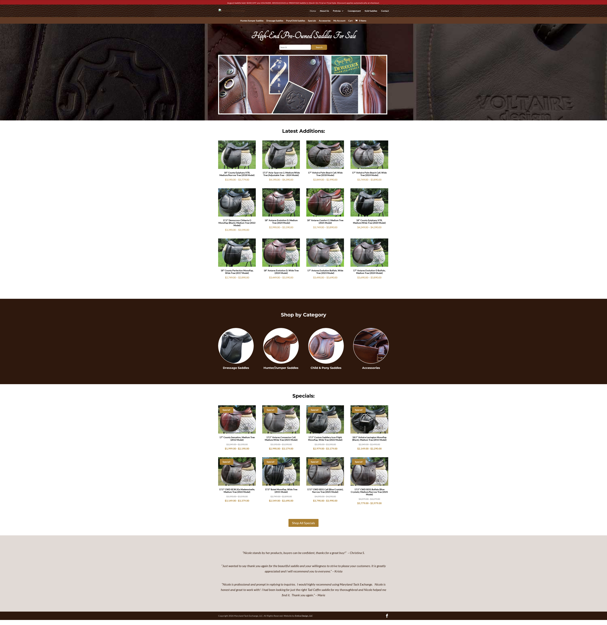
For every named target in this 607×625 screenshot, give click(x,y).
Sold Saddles (371, 11)
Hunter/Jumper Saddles (252, 21)
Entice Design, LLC (304, 615)
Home (313, 11)
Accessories (325, 21)
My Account (339, 21)
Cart (350, 21)
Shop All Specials (303, 523)
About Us (324, 11)
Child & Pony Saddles (326, 368)
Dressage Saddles (274, 21)
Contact (385, 11)
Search (319, 47)
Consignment (354, 11)
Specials (312, 21)
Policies (337, 11)
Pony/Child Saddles (295, 21)
